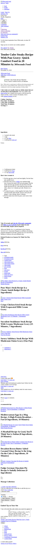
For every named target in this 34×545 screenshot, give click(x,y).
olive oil (14, 140)
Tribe (2, 388)
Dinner (5, 68)
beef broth (11, 172)
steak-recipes (7, 276)
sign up (3, 3)
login (7, 3)
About (6, 526)
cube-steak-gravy (9, 262)
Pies (2, 464)
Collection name (5, 491)
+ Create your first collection (8, 486)
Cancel (12, 500)
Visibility (3, 495)
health (5, 7)
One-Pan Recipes (5, 335)
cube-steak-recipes (9, 263)
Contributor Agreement (10, 537)
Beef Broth (3, 249)
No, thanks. (11, 48)
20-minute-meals (8, 257)
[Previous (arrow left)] (1, 401)
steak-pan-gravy (8, 274)
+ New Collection (5, 498)
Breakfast (3, 411)
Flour (2, 245)
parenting (6, 9)
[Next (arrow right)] (3, 401)
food (5, 6)
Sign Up (7, 12)
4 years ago (11, 380)
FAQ (5, 530)
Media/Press (7, 529)
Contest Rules (8, 538)
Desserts (3, 445)
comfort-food (7, 260)
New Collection (8, 490)
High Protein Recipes (6, 428)
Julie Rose (3, 376)
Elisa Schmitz (4, 381)
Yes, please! (4, 48)
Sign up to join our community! (9, 34)
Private (11, 496)
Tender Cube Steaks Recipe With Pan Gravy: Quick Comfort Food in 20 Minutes (15, 520)
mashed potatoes (8, 96)
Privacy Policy (8, 535)
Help (5, 532)
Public (5, 496)
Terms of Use (8, 534)
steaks (5, 278)
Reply (5, 380)
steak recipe (4, 93)
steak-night (7, 273)
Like (2, 380)
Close (13, 498)
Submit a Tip (4, 14)
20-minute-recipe (9, 259)
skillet (18, 181)
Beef (2, 68)
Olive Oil (3, 252)
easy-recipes (7, 266)
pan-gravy (7, 270)
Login (2, 12)
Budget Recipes (5, 284)
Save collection (5, 500)
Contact (6, 527)
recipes (6, 271)
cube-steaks (7, 265)
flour (10, 138)
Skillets (2, 242)
